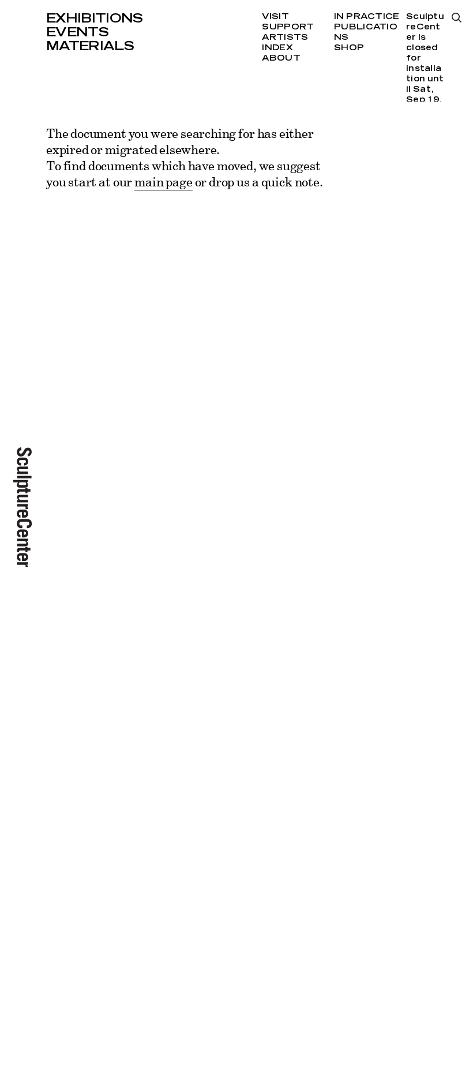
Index (277, 48)
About (281, 58)
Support (288, 27)
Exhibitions (94, 18)
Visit (275, 17)
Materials (90, 46)
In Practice (366, 17)
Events (77, 32)
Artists (285, 37)
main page (163, 181)
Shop (349, 48)
